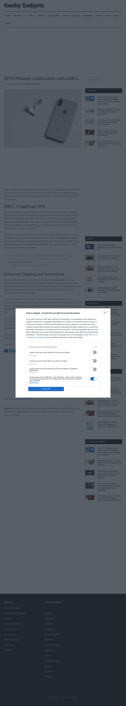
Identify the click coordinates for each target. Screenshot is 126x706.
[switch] (93, 352)
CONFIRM (46, 389)
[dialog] (63, 353)
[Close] (105, 313)
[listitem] (63, 347)
